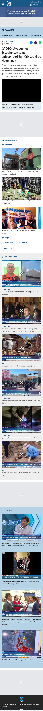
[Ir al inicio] (9, 3)
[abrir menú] (3, 3)
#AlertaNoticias (35, 2)
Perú (3, 363)
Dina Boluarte (7, 35)
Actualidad (9, 41)
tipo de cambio (21, 35)
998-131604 (36, 4)
